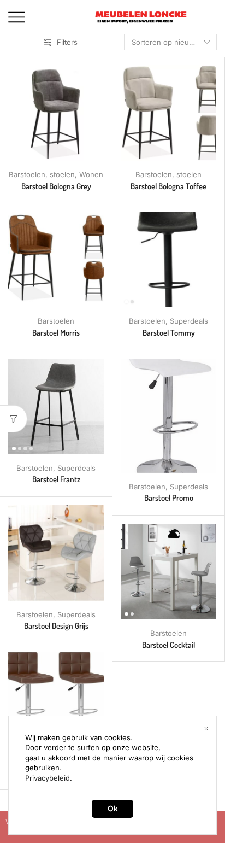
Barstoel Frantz (56, 479)
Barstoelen (27, 174)
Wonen (91, 174)
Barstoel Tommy (169, 332)
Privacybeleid (47, 778)
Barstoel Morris (56, 332)
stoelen (62, 174)
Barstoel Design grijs (56, 625)
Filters (67, 42)
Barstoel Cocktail (168, 645)
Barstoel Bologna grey (56, 186)
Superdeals (189, 321)
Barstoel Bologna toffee (168, 186)
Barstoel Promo (168, 498)
